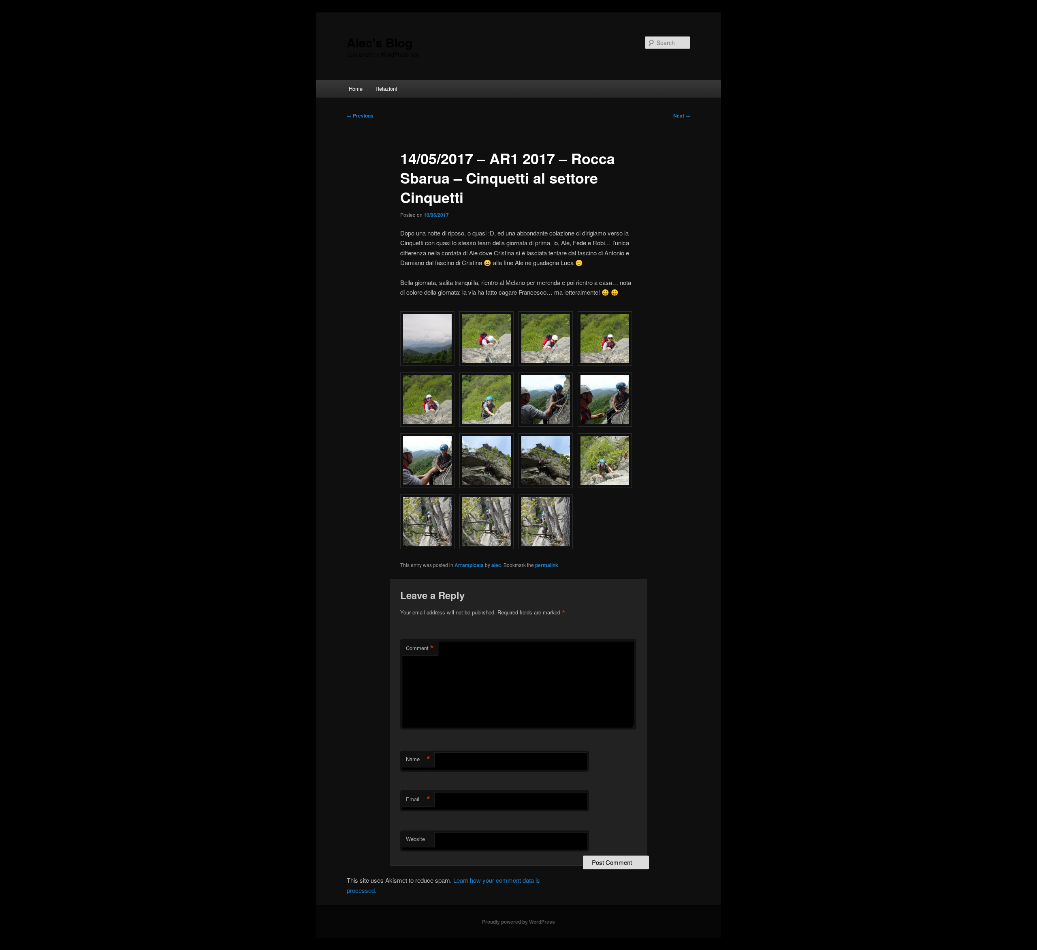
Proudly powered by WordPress (518, 921)
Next (681, 115)
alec (496, 565)
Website (415, 839)
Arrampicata (469, 565)
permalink (546, 565)
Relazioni (386, 88)
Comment (420, 648)
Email (418, 799)
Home (356, 88)
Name (418, 759)
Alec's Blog (379, 42)
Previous (360, 115)
